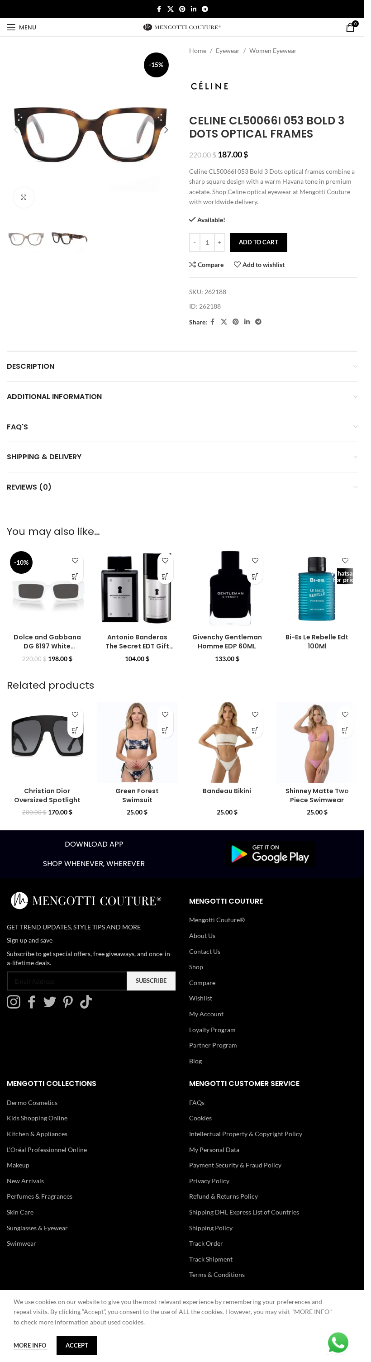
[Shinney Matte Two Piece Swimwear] (316, 742)
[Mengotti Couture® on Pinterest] (70, 1006)
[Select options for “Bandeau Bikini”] (255, 730)
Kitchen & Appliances (37, 1134)
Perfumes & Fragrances (39, 1196)
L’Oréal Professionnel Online (47, 1149)
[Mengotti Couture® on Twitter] (52, 1006)
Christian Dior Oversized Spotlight (47, 795)
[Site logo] (182, 26)
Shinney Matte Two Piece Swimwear (317, 795)
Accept (77, 1345)
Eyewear (228, 50)
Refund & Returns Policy (223, 1196)
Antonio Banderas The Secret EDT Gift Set (137, 646)
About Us (202, 935)
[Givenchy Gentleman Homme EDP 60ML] (227, 588)
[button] (16, 130)
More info (31, 1345)
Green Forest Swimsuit (137, 795)
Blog (195, 1061)
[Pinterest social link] (182, 9)
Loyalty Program (212, 1029)
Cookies (200, 1118)
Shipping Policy (211, 1228)
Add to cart (258, 242)
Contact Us (204, 951)
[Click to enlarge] (24, 197)
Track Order (206, 1243)
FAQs (197, 1102)
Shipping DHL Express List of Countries (244, 1212)
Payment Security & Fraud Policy (235, 1165)
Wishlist (200, 998)
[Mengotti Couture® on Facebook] (34, 1006)
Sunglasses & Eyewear (37, 1228)
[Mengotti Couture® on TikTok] (88, 1006)
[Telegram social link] (205, 9)
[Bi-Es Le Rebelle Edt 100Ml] (316, 588)
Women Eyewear (273, 50)
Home (197, 50)
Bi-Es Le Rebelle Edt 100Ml (316, 642)
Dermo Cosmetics (32, 1102)
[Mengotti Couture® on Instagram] (16, 1006)
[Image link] (270, 853)
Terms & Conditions (217, 1274)
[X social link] (170, 9)
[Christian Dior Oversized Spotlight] (47, 742)
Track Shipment (211, 1259)
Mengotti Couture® (217, 920)
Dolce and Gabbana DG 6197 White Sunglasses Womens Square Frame (47, 650)
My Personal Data (214, 1149)
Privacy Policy (209, 1181)
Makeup (18, 1165)
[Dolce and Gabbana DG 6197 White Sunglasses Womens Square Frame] (47, 588)
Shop (196, 967)
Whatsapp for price (345, 576)
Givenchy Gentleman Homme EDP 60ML (227, 642)
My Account (206, 1014)
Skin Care (20, 1212)
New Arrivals (25, 1181)
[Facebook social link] (159, 9)
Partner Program (213, 1045)
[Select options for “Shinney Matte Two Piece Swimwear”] (345, 730)
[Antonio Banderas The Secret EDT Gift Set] (137, 588)
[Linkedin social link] (193, 9)
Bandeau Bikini (227, 790)
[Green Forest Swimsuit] (137, 742)
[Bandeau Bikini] (227, 742)
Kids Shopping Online (37, 1118)
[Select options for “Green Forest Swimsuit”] (165, 730)
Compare (202, 982)
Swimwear (21, 1243)
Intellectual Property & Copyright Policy (245, 1134)
